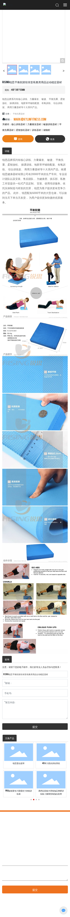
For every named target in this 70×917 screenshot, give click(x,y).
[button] (31, 799)
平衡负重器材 (19, 113)
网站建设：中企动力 (36, 911)
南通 (48, 911)
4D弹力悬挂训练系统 (51, 763)
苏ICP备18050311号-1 (11, 911)
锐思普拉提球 (18, 763)
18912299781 (13, 840)
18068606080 (27, 840)
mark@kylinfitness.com (30, 119)
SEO (53, 911)
